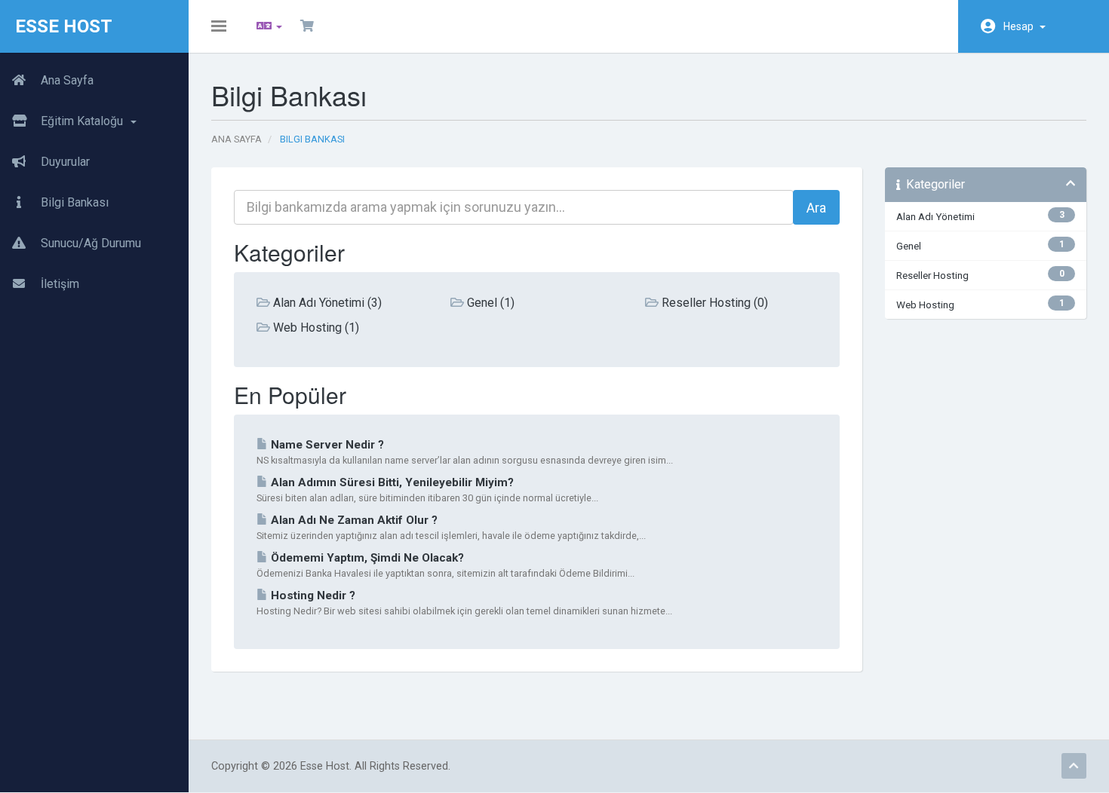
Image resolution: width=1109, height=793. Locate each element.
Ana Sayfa (66, 80)
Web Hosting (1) (314, 327)
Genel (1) (489, 302)
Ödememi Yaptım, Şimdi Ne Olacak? (366, 558)
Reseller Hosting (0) (713, 302)
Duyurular (64, 162)
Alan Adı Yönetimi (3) (326, 302)
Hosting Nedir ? (311, 595)
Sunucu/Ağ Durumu (89, 243)
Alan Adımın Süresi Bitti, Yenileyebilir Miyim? (391, 482)
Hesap (1020, 26)
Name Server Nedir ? (326, 445)
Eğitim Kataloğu (83, 121)
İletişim (58, 284)
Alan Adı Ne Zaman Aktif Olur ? (353, 520)
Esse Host (63, 26)
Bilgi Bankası (73, 202)
